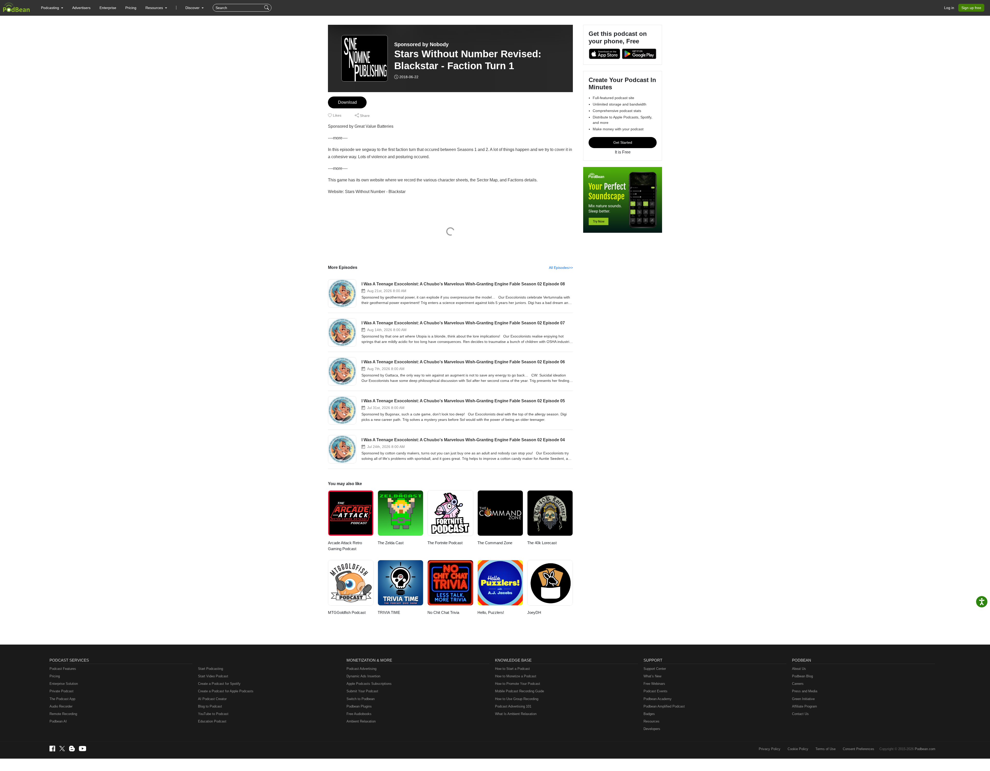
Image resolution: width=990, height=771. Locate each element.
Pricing (130, 8)
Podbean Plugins (359, 706)
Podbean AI (58, 721)
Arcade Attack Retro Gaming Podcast (345, 546)
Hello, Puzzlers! (490, 612)
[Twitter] (62, 748)
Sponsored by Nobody (421, 44)
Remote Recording (63, 714)
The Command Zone (494, 543)
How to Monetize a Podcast (515, 676)
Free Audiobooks (359, 714)
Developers (652, 729)
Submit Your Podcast (362, 691)
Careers (798, 684)
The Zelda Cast (390, 543)
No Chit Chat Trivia (443, 612)
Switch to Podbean (360, 699)
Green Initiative (803, 699)
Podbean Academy (658, 699)
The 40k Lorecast (542, 543)
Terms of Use (825, 749)
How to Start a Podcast (512, 669)
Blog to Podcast (210, 706)
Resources (651, 721)
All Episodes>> (561, 268)
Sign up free (971, 8)
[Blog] (72, 748)
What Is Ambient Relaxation (516, 714)
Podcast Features (63, 669)
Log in (949, 8)
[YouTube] (82, 748)
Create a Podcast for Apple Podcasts (225, 691)
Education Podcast (212, 721)
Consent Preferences (858, 749)
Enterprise (108, 8)
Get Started (622, 142)
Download (347, 102)
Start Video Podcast (213, 676)
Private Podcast (61, 691)
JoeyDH (534, 612)
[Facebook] (52, 748)
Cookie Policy (798, 749)
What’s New (652, 676)
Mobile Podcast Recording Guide (519, 691)
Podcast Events (655, 691)
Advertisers (81, 8)
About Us (799, 669)
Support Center (655, 669)
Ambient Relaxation (361, 721)
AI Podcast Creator (212, 699)
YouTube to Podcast (213, 714)
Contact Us (800, 714)
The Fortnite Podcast (445, 543)
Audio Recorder (61, 706)
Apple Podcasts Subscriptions (369, 684)
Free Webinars (654, 684)
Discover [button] (193, 8)
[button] (52, 7)
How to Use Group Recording (516, 699)
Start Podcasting (210, 669)
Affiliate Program (804, 706)
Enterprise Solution (64, 684)
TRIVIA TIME (389, 612)
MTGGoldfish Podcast (347, 612)
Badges (649, 714)
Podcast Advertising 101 (513, 706)
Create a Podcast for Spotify (219, 684)
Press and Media (804, 691)
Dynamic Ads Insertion (363, 676)
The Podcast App (62, 699)
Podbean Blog (802, 676)
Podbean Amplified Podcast (664, 706)
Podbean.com (925, 749)
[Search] (267, 7)
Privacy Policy (769, 749)
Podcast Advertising (361, 669)
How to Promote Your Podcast (517, 684)
